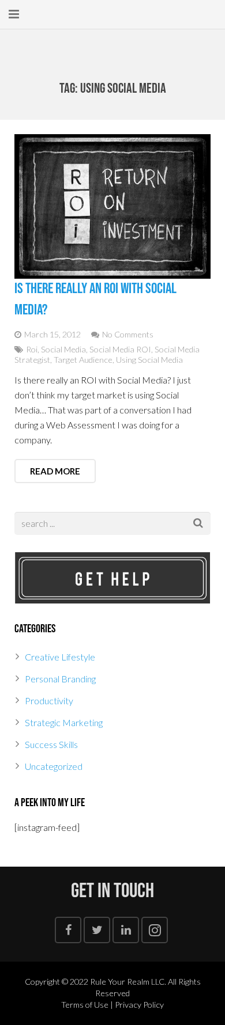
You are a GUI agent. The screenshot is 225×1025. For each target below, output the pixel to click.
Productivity (49, 700)
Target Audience (83, 360)
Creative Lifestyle (60, 656)
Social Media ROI (120, 349)
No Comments (127, 334)
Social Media (63, 349)
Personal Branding (60, 678)
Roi (32, 349)
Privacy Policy (139, 1004)
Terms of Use (84, 1004)
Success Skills (51, 744)
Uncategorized (53, 766)
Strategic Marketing (64, 722)
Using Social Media (149, 360)
